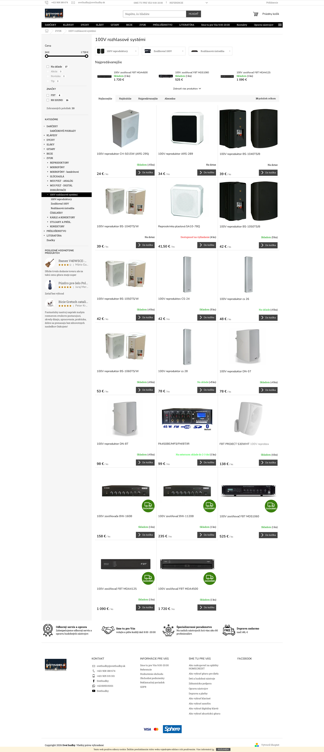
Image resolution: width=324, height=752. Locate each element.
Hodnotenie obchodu (151, 674)
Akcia (56, 71)
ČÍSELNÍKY (56, 212)
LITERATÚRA (54, 235)
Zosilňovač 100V (60, 203)
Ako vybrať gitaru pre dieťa (204, 673)
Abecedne (170, 98)
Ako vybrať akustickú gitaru (204, 713)
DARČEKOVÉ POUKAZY (63, 130)
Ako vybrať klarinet (200, 698)
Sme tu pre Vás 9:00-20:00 (148, 2)
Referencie (176, 2)
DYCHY (51, 139)
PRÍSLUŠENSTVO (56, 231)
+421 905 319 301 (106, 676)
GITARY (51, 149)
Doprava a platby (198, 693)
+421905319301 (105, 685)
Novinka (58, 76)
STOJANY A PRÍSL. (60, 222)
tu (213, 749)
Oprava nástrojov (198, 688)
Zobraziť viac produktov (185, 88)
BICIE (50, 153)
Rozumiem (223, 749)
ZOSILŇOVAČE (58, 190)
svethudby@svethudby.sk (111, 666)
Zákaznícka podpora (200, 683)
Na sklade (59, 66)
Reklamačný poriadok (152, 682)
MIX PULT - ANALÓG (61, 180)
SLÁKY (50, 144)
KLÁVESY (52, 135)
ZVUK (50, 158)
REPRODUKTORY (59, 162)
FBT (55, 95)
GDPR (143, 686)
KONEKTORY (57, 226)
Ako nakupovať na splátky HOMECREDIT (203, 667)
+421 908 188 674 (106, 670)
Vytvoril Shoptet (270, 744)
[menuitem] (50, 25)
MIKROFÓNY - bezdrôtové (64, 171)
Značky (51, 240)
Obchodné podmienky (152, 678)
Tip (55, 81)
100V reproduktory (61, 199)
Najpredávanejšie (148, 98)
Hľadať (193, 13)
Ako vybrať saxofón (200, 703)
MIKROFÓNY (57, 167)
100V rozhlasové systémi (64, 194)
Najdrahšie (125, 98)
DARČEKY (52, 126)
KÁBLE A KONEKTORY (62, 217)
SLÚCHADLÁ (57, 176)
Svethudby (103, 680)
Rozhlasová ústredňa (62, 208)
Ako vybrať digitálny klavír (204, 708)
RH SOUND (59, 100)
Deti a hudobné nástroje (202, 678)
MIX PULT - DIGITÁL (61, 185)
